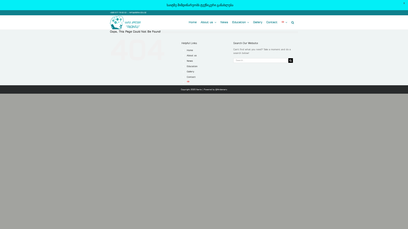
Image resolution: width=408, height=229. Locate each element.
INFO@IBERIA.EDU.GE (137, 13)
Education (192, 66)
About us (192, 56)
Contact (191, 77)
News (190, 61)
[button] (292, 22)
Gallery (190, 72)
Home (190, 50)
